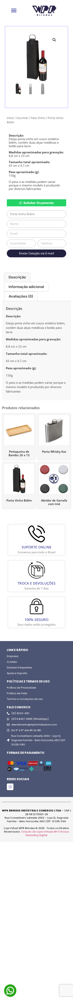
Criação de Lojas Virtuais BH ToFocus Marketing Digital (45, 833)
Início (10, 118)
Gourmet (22, 118)
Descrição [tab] (17, 277)
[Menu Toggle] (14, 10)
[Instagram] (10, 786)
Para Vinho (38, 118)
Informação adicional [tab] (26, 287)
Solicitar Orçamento (38, 203)
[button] (54, 39)
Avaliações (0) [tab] (21, 296)
